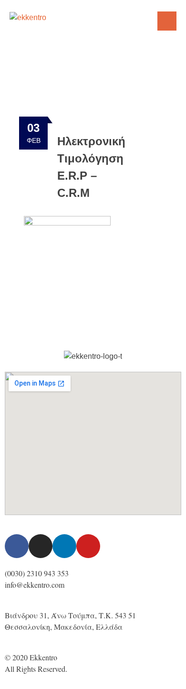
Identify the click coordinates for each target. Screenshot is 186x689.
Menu (166, 21)
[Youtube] (88, 546)
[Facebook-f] (17, 546)
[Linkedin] (64, 546)
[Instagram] (40, 546)
